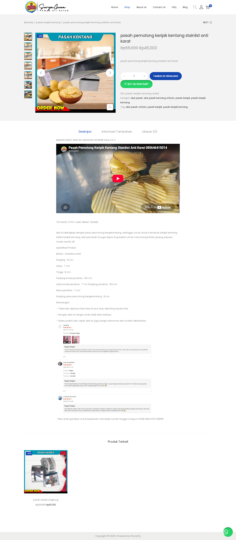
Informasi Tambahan (117, 132)
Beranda (28, 22)
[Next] (110, 73)
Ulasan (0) (149, 132)
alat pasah (137, 98)
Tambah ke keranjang (165, 76)
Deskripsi (85, 132)
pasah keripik (183, 98)
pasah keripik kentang (48, 22)
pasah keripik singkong (45, 499)
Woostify (136, 536)
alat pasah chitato (136, 107)
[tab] (85, 131)
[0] (208, 7)
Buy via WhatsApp (138, 84)
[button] (136, 82)
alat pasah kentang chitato (159, 98)
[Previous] (41, 73)
